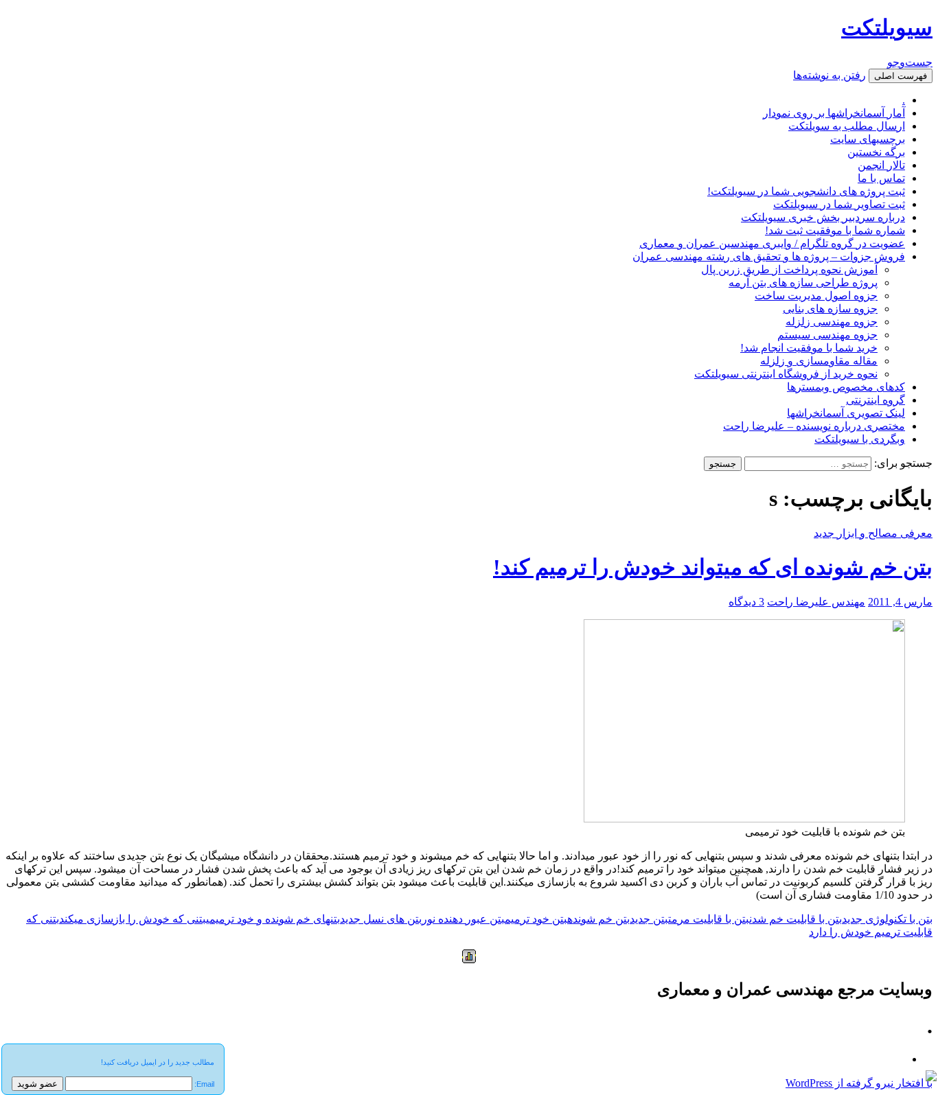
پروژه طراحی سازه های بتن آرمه (803, 282)
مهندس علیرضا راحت (816, 602)
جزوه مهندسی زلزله (832, 321)
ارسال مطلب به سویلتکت (846, 126)
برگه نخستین (876, 152)
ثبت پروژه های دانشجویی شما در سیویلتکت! (806, 191)
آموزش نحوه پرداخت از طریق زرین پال (789, 269)
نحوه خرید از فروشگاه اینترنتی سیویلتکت (786, 374)
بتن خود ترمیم (536, 919)
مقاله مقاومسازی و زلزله (819, 361)
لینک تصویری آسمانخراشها (846, 413)
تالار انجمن (881, 165)
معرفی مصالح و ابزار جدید (873, 533)
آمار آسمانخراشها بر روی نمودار (834, 113)
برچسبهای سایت (867, 139)
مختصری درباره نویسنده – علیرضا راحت (814, 426)
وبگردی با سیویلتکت (859, 439)
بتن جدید (649, 919)
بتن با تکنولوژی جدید (887, 919)
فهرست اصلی (900, 76)
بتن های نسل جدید (381, 919)
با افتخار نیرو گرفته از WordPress (859, 1083)
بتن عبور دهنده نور (463, 919)
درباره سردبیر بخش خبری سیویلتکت (823, 217)
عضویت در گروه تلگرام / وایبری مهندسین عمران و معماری (772, 243)
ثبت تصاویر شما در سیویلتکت (839, 204)
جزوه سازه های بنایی (830, 308)
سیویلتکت (887, 27)
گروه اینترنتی (875, 400)
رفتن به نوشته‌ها (829, 75)
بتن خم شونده (598, 919)
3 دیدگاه (746, 602)
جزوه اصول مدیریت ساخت (816, 295)
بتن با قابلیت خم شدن (795, 919)
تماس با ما (881, 178)
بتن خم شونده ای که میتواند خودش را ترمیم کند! (713, 567)
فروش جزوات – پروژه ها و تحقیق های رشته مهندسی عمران (768, 256)
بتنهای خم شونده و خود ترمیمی (273, 919)
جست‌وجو (910, 62)
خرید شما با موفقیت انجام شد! (809, 348)
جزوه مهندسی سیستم (827, 335)
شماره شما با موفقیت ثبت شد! (835, 230)
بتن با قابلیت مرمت (708, 919)
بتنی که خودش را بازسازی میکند (132, 919)
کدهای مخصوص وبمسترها (846, 387)
